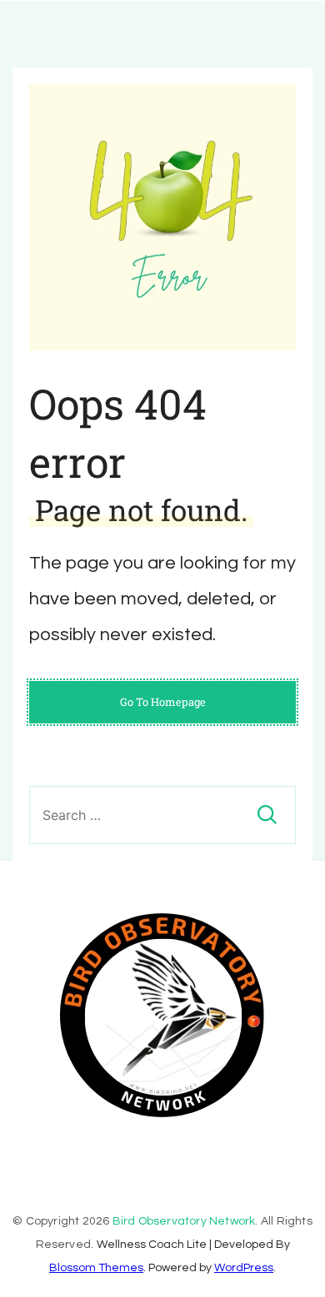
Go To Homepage (163, 701)
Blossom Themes (96, 1268)
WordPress (243, 1268)
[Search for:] (162, 815)
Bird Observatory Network (184, 1221)
